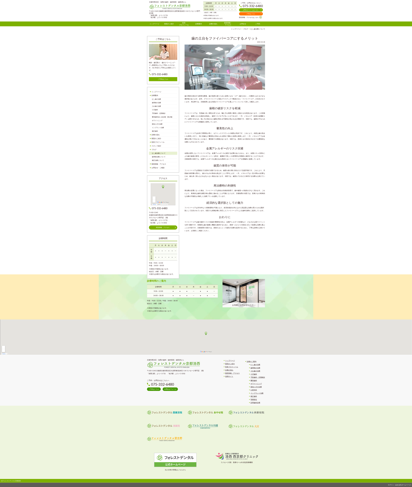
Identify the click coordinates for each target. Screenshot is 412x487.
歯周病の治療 (255, 368)
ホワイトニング (256, 384)
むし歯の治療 (255, 365)
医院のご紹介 (230, 364)
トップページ (230, 360)
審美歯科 (254, 380)
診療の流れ (229, 370)
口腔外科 (254, 390)
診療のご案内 (251, 361)
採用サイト (229, 376)
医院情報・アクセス (232, 373)
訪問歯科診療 (255, 403)
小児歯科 (254, 374)
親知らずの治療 (256, 387)
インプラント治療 (257, 393)
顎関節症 (254, 399)
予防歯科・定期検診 (258, 377)
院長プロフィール (231, 367)
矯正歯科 (254, 396)
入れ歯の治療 (255, 371)
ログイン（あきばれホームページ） (400, 485)
